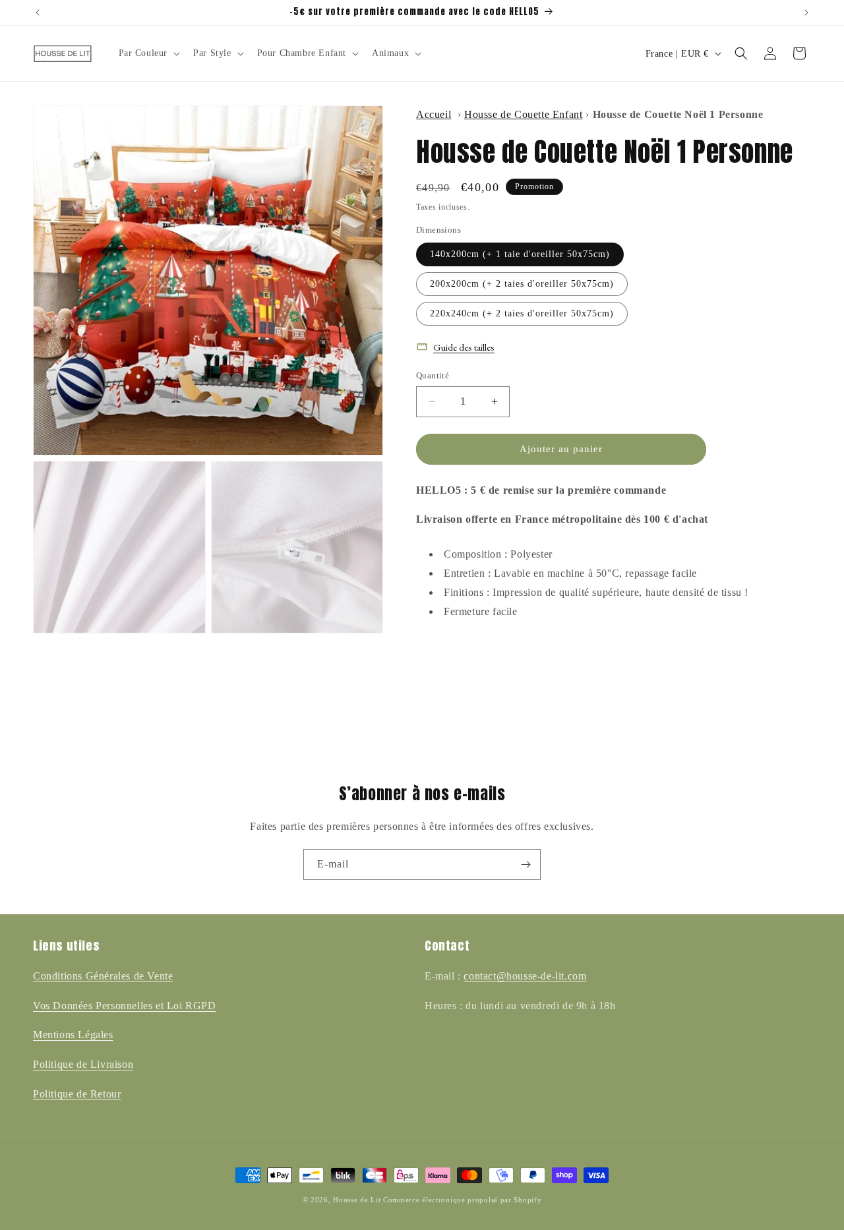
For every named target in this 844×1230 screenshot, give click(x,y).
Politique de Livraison (83, 1064)
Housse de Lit (356, 1200)
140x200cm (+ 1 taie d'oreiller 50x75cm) (520, 254)
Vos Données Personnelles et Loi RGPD (124, 1005)
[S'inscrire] (525, 864)
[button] (148, 53)
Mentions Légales (73, 1034)
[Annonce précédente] (37, 12)
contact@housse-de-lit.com (525, 975)
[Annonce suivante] (806, 12)
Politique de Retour (77, 1093)
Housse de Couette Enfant (523, 114)
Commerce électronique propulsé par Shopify (462, 1200)
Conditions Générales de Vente (103, 975)
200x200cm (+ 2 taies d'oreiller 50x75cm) (522, 284)
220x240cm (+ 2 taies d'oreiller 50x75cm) (522, 313)
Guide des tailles (464, 347)
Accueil (433, 114)
